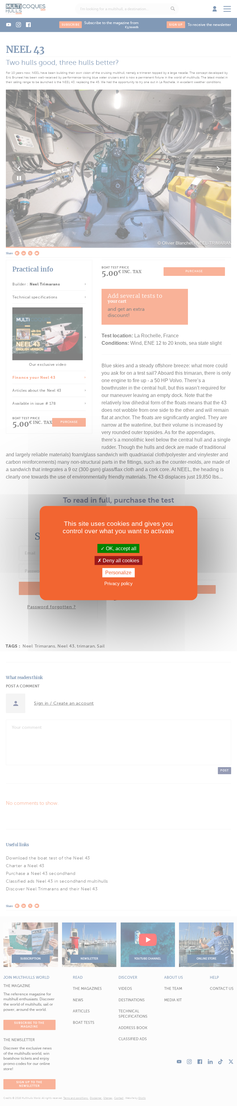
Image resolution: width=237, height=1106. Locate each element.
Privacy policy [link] (118, 583)
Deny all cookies (120, 560)
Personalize (118, 572)
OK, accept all (120, 548)
